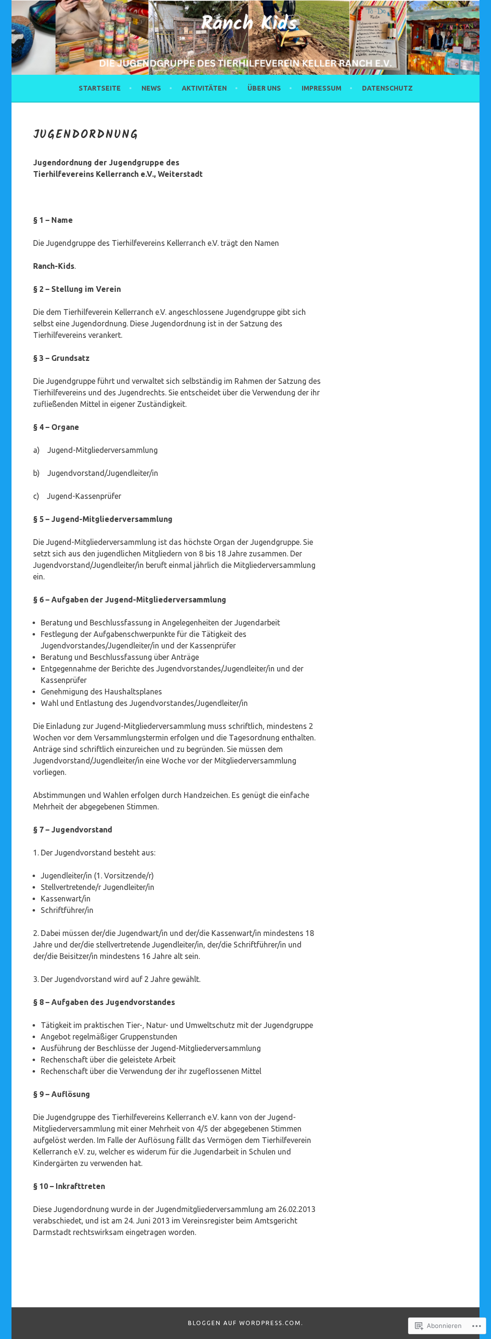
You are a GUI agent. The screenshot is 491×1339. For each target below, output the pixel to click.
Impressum (321, 88)
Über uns (264, 88)
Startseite (100, 88)
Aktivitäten (204, 88)
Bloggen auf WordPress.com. (246, 1323)
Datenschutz (387, 88)
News (151, 88)
